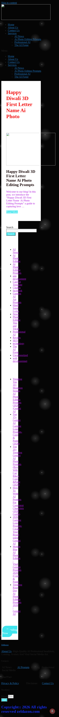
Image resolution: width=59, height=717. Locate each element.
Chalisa (16, 287)
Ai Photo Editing (16, 258)
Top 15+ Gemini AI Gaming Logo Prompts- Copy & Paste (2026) (17, 429)
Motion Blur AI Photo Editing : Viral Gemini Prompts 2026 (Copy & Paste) (17, 564)
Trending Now (9, 631)
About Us (13, 27)
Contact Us (14, 30)
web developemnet (20, 359)
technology (18, 343)
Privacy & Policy (10, 683)
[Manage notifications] (52, 711)
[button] (29, 50)
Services (12, 33)
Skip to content (9, 2)
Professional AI (22, 42)
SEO (15, 340)
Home (11, 24)
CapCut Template (17, 283)
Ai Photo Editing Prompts (27, 39)
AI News (19, 36)
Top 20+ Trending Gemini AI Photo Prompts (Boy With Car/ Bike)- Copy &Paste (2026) (17, 465)
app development (19, 277)
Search (9, 227)
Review (17, 337)
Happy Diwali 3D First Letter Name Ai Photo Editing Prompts (20, 178)
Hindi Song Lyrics (16, 308)
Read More (12, 212)
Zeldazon (5, 645)
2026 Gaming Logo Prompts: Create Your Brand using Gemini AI (17, 530)
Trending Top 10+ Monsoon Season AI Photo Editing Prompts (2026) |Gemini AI (18, 395)
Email (4, 696)
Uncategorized (20, 355)
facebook (17, 290)
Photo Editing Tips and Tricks (16, 323)
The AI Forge (21, 45)
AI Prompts (23, 667)
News (16, 314)
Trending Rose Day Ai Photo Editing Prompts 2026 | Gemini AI (17, 599)
